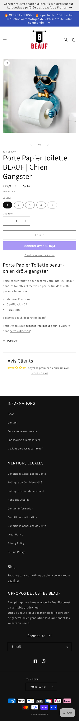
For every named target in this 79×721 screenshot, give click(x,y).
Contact (12, 422)
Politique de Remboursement (26, 491)
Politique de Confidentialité (25, 482)
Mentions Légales (18, 499)
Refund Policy (16, 552)
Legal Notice (15, 534)
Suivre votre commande (22, 431)
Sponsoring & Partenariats (24, 440)
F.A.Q (11, 413)
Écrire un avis (39, 373)
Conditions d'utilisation (22, 517)
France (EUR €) (38, 686)
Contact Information (20, 508)
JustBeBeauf (43, 714)
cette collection (20, 331)
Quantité (7, 213)
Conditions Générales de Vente (27, 473)
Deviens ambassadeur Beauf (25, 448)
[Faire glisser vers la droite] (48, 144)
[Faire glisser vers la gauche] (31, 144)
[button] (5, 39)
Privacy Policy (16, 543)
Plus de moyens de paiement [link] (40, 254)
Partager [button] (12, 340)
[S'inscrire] (67, 646)
